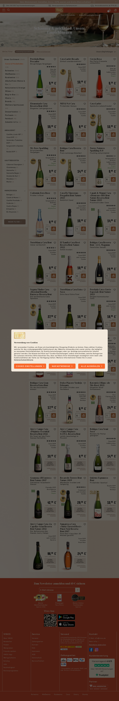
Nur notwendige (61, 366)
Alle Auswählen (90, 366)
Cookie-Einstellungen (29, 366)
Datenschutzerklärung (23, 360)
